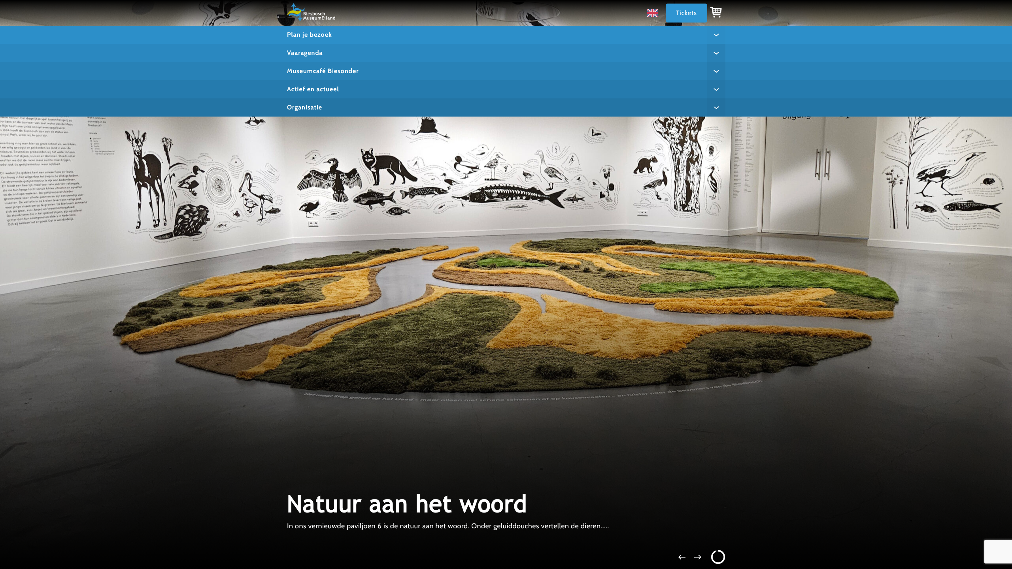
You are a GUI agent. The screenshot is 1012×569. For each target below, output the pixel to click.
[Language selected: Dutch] (654, 13)
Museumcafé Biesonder (323, 71)
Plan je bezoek (309, 34)
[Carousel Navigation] (506, 557)
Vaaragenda (305, 53)
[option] (654, 13)
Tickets (686, 13)
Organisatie (304, 107)
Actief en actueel (313, 89)
